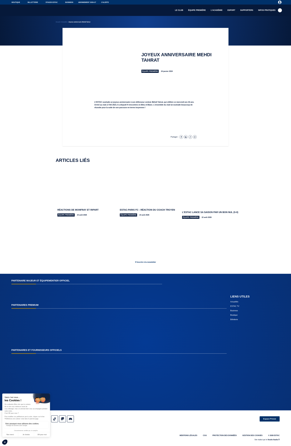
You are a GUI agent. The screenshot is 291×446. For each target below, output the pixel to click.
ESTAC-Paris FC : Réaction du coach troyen (147, 210)
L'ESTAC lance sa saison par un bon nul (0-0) (210, 212)
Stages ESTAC (52, 2)
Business (69, 2)
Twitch (62, 418)
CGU (205, 435)
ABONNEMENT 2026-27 (87, 2)
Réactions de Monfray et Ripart (78, 210)
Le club (179, 10)
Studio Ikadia (273, 440)
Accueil (58, 22)
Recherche (280, 10)
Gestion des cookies (252, 435)
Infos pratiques (266, 10)
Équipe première (197, 10)
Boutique (16, 2)
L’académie (216, 10)
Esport (231, 10)
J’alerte (105, 2)
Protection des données (224, 435)
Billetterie (33, 2)
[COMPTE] (279, 2)
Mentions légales (188, 435)
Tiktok (54, 418)
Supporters (246, 10)
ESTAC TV (234, 306)
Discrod (70, 418)
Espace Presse (269, 419)
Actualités (64, 22)
